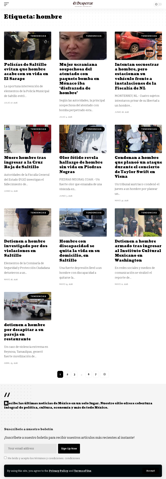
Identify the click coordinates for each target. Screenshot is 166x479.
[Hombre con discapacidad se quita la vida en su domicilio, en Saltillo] (82, 222)
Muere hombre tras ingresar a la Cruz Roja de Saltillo (25, 162)
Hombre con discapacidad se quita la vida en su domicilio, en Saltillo (79, 251)
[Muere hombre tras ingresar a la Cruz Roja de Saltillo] (27, 139)
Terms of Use (82, 470)
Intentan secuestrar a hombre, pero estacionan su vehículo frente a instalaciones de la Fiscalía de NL (137, 76)
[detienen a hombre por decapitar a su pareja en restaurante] (27, 306)
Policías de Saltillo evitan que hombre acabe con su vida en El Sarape (26, 71)
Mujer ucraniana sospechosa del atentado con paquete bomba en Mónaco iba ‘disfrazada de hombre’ (79, 79)
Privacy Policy (58, 470)
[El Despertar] (83, 4)
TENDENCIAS (38, 36)
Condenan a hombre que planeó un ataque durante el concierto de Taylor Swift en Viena (138, 167)
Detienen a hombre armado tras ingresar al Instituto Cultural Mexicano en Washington (138, 251)
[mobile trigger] (7, 4)
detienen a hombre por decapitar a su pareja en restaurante (24, 332)
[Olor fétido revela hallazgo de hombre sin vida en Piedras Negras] (82, 139)
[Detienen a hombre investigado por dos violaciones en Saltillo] (27, 222)
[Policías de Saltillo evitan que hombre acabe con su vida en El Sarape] (27, 46)
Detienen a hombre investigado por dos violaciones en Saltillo (25, 248)
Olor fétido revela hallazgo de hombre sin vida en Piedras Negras (80, 165)
